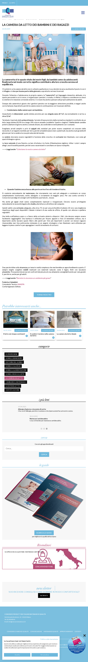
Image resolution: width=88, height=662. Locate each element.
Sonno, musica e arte (15, 374)
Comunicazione (36, 631)
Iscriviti (44, 595)
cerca (44, 454)
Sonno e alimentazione (16, 370)
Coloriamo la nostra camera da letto (31, 149)
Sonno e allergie (13, 366)
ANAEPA (20, 284)
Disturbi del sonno (14, 362)
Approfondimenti (66, 631)
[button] (41, 429)
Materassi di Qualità (51, 631)
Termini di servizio (60, 647)
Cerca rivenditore (44, 567)
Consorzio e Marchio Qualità (18, 631)
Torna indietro (44, 295)
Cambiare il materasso (16, 382)
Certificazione (12, 390)
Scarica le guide (44, 533)
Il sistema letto (13, 386)
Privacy (5, 3)
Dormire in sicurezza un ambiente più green (33, 278)
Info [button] (13, 3)
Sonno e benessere (14, 358)
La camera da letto (78, 29)
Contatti (78, 631)
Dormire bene (11, 354)
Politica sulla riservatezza (49, 639)
